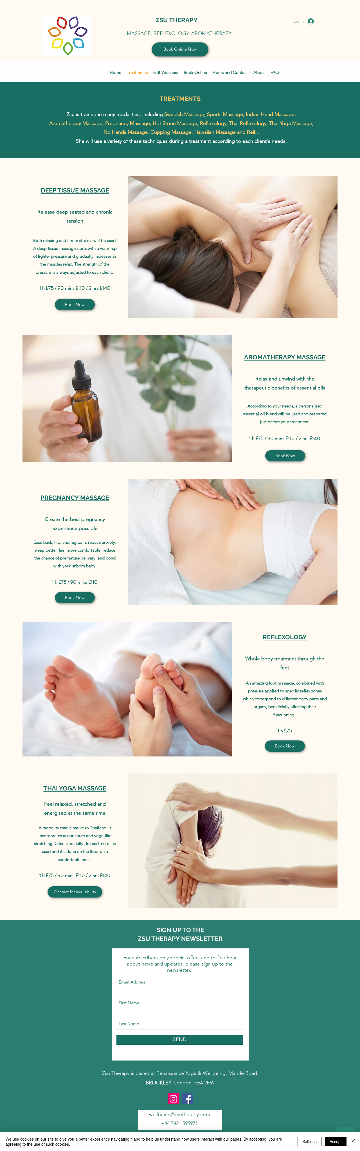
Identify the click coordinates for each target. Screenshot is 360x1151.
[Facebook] (187, 1098)
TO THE (193, 930)
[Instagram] (173, 1098)
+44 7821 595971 (179, 1123)
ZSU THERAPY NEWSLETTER (180, 938)
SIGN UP (169, 930)
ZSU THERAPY (177, 20)
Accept (336, 1141)
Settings (309, 1141)
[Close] (353, 1141)
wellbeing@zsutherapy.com (179, 1114)
